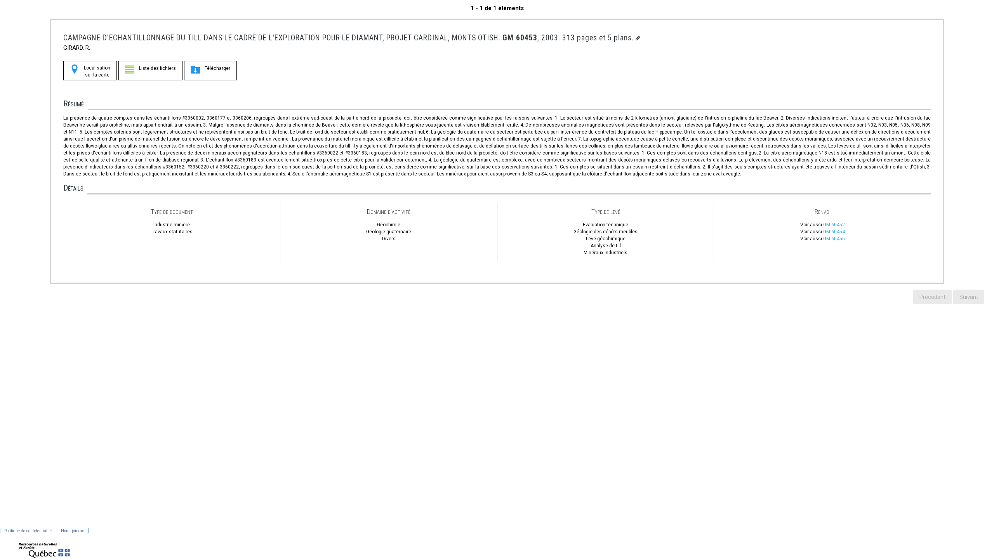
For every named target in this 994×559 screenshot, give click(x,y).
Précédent (932, 296)
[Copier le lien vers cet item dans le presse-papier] (638, 38)
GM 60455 (834, 238)
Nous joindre (72, 530)
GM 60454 (834, 231)
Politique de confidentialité (28, 530)
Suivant (968, 296)
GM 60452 (834, 224)
